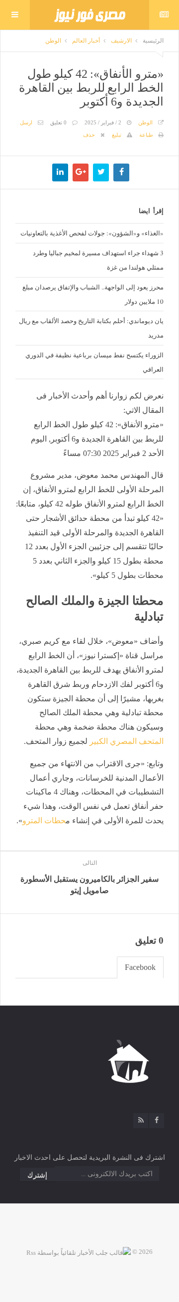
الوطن (53, 40)
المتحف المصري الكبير (127, 741)
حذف (89, 135)
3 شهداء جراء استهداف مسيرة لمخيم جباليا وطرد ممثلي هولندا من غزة (98, 260)
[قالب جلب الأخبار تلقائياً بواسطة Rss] (78, 1251)
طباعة (146, 135)
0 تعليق (58, 122)
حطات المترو (44, 820)
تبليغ (116, 135)
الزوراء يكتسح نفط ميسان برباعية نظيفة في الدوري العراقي (94, 362)
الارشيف (121, 40)
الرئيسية (153, 40)
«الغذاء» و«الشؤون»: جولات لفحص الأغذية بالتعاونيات (92, 232)
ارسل (26, 122)
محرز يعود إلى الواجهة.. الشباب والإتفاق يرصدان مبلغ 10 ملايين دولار (93, 294)
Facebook (140, 967)
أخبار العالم (86, 40)
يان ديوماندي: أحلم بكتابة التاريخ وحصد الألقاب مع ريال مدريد (91, 328)
